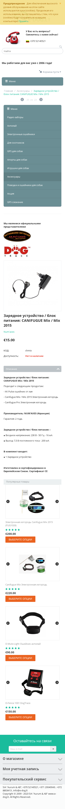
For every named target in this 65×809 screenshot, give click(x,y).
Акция (10, 193)
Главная (8, 90)
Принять (24, 21)
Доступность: (11, 356)
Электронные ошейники (21, 134)
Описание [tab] (11, 369)
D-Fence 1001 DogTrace (17, 703)
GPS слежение (15, 202)
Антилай (12, 125)
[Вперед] (41, 100)
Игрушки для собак (18, 168)
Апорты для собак (17, 159)
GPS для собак (15, 151)
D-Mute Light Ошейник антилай (23, 643)
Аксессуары (23, 90)
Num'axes (9, 331)
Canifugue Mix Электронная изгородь (26, 584)
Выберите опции (20, 539)
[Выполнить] (53, 749)
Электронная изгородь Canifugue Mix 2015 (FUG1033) (29, 523)
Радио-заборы (15, 117)
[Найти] (60, 47)
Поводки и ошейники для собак (25, 185)
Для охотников (15, 142)
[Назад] (22, 100)
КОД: (6, 350)
